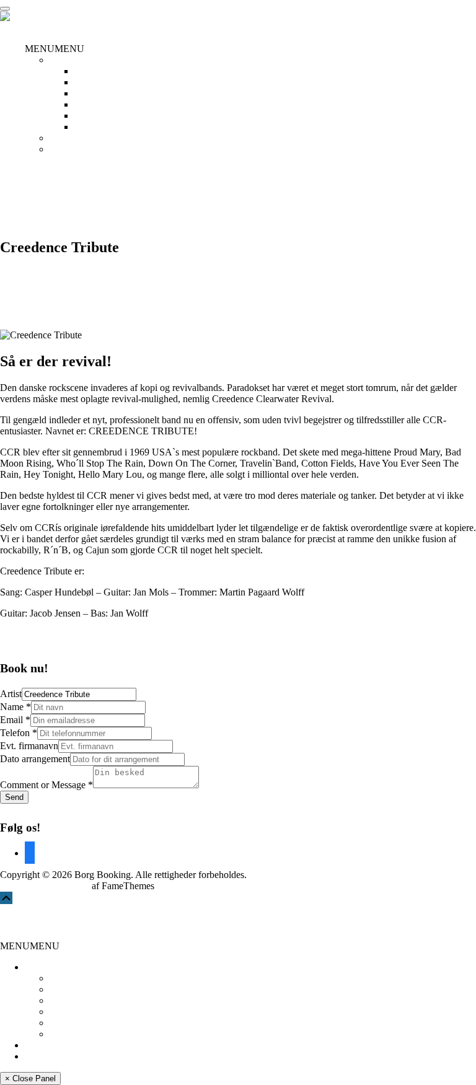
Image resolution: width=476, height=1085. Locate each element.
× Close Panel (30, 1078)
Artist (11, 693)
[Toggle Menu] (5, 9)
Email (15, 719)
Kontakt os (71, 149)
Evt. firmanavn (29, 745)
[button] (54, 48)
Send (14, 797)
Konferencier (100, 104)
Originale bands (105, 115)
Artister (64, 60)
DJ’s (83, 93)
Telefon (18, 732)
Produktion (71, 138)
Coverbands (97, 82)
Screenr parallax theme (44, 886)
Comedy (91, 71)
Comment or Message (46, 785)
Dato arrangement (35, 758)
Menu (11, 27)
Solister (89, 126)
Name (15, 706)
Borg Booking (36, 922)
